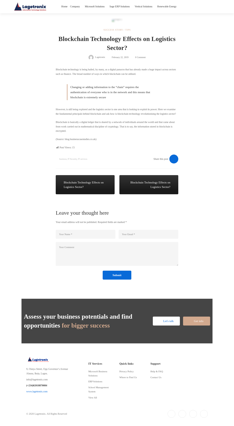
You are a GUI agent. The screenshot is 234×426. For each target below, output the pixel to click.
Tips (128, 30)
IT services (82, 159)
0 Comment (140, 57)
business (63, 159)
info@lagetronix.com (37, 379)
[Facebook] (182, 414)
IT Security (72, 159)
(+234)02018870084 (36, 385)
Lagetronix (100, 57)
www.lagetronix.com (36, 391)
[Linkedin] (204, 414)
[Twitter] (171, 414)
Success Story (113, 30)
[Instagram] (193, 414)
